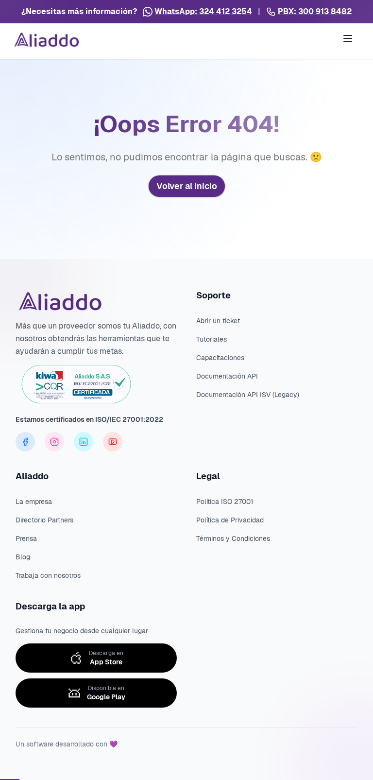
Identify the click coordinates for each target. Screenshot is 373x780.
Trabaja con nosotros (48, 575)
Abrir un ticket (218, 320)
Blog (23, 557)
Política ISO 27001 (224, 501)
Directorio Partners (44, 520)
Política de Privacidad (230, 520)
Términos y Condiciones (233, 538)
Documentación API (227, 376)
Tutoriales (211, 339)
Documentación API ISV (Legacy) (247, 394)
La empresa (34, 501)
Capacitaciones (220, 357)
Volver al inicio (186, 185)
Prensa (26, 538)
